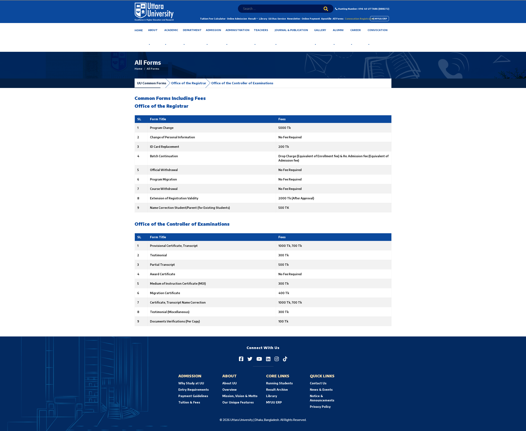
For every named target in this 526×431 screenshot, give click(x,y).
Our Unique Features (238, 402)
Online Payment (311, 18)
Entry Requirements (193, 389)
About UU (229, 383)
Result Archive (277, 389)
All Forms (338, 18)
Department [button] (192, 30)
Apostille (326, 18)
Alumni (338, 30)
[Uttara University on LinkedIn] (268, 359)
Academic (171, 30)
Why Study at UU (191, 383)
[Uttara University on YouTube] (259, 359)
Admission (213, 30)
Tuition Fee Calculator (213, 18)
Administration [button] (237, 30)
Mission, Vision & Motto (239, 396)
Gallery (320, 30)
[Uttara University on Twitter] (249, 359)
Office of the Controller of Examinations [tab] (242, 83)
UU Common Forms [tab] (151, 83)
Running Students (279, 383)
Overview (229, 389)
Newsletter (293, 18)
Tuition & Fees (189, 402)
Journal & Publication (291, 30)
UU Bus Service (277, 18)
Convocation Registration (359, 18)
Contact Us (318, 383)
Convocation (378, 30)
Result (252, 18)
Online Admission (237, 18)
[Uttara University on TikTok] (285, 359)
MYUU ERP (380, 18)
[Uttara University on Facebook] (241, 359)
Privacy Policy (320, 406)
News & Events (321, 389)
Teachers (261, 30)
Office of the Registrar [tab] (188, 83)
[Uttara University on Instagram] (277, 359)
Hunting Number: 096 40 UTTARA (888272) (363, 8)
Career (355, 30)
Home (139, 30)
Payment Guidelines (193, 396)
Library (263, 18)
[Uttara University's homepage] (154, 11)
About (153, 30)
